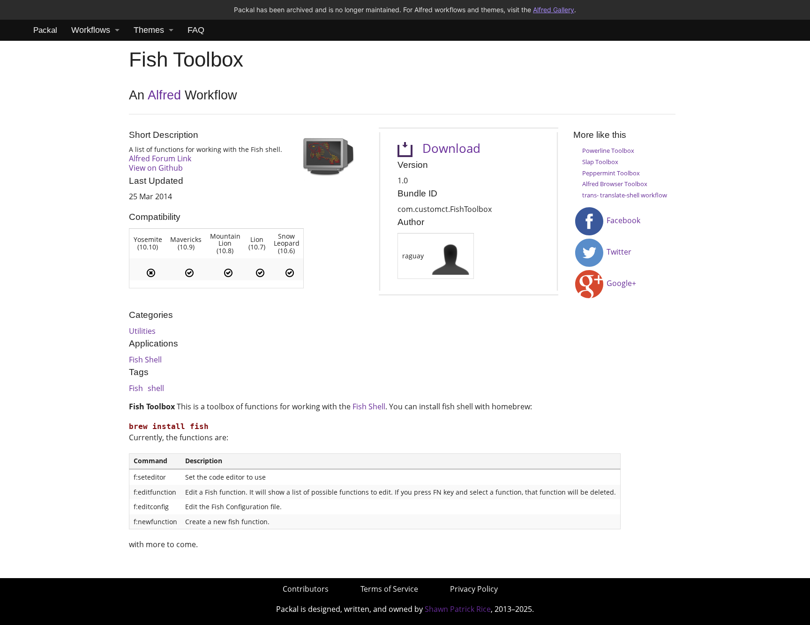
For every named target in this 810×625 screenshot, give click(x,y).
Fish (136, 388)
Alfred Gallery (553, 10)
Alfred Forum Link (160, 158)
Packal (45, 30)
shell (156, 388)
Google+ (620, 283)
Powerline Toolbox (608, 150)
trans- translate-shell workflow (624, 195)
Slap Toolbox (600, 162)
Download (446, 148)
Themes (149, 30)
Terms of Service (389, 589)
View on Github (156, 168)
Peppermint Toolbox (611, 173)
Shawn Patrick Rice (458, 609)
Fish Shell (145, 359)
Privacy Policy (474, 589)
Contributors (306, 589)
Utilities (142, 331)
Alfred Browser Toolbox (614, 184)
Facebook (622, 220)
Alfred (164, 95)
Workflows (90, 30)
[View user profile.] (450, 255)
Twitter (618, 252)
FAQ (196, 30)
